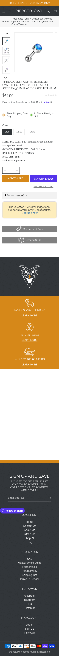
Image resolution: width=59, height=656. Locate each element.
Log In (29, 624)
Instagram (29, 599)
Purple (33, 132)
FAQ (29, 558)
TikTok (29, 603)
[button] (3, 11)
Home (5, 21)
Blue (7, 131)
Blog (29, 542)
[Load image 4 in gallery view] (6, 70)
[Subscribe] (50, 498)
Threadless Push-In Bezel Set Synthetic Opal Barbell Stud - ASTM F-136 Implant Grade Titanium (32, 22)
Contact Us (29, 525)
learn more (29, 315)
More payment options (43, 186)
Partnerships (29, 566)
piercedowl (23, 652)
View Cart (29, 632)
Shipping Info (29, 574)
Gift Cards (29, 534)
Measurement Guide (29, 562)
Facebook (29, 595)
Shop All (29, 538)
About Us (29, 529)
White (20, 132)
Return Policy (29, 570)
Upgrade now (30, 212)
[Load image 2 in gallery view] (6, 51)
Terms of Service (29, 579)
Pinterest (30, 607)
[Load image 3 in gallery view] (6, 60)
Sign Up (29, 628)
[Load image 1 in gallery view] (6, 41)
